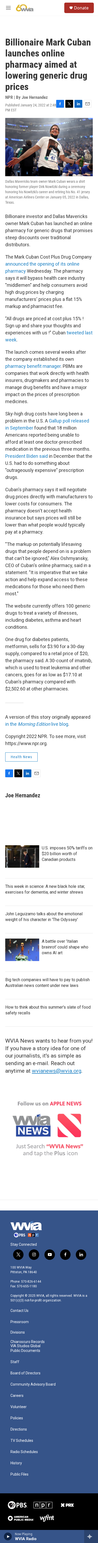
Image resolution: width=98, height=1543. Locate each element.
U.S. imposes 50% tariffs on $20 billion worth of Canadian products (67, 853)
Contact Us (19, 1311)
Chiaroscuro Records (27, 1342)
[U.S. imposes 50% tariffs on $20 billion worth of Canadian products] (22, 856)
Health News (21, 757)
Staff (14, 1362)
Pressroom (19, 1322)
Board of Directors (25, 1373)
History (16, 1463)
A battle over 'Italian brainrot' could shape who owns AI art (65, 947)
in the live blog (36, 724)
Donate (81, 7)
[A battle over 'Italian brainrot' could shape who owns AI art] (22, 950)
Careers (17, 1396)
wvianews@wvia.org (56, 1071)
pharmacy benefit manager (33, 366)
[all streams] (91, 1536)
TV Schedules (21, 1441)
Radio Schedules (24, 1452)
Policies (16, 1418)
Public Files (19, 1474)
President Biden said (26, 456)
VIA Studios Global (25, 1346)
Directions (18, 1429)
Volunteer (18, 1407)
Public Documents (25, 1351)
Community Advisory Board (33, 1384)
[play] (8, 1536)
